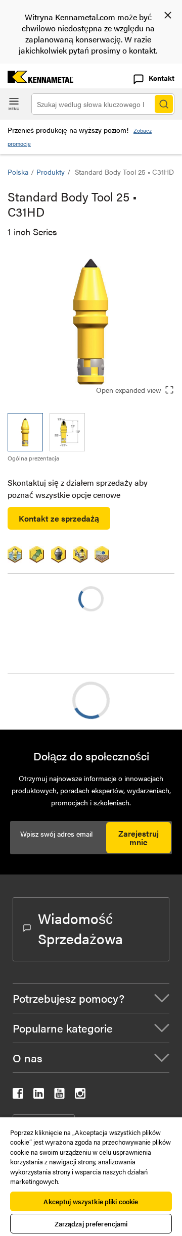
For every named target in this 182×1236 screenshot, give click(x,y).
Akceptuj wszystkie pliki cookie (90, 1201)
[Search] (164, 104)
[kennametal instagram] (80, 1095)
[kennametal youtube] (59, 1095)
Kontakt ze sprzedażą (59, 518)
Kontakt (161, 78)
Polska (18, 172)
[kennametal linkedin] (38, 1095)
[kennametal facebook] (18, 1095)
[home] (36, 79)
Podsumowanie (55, 700)
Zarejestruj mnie (138, 838)
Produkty (50, 172)
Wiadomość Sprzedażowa (80, 928)
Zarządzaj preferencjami (91, 1223)
